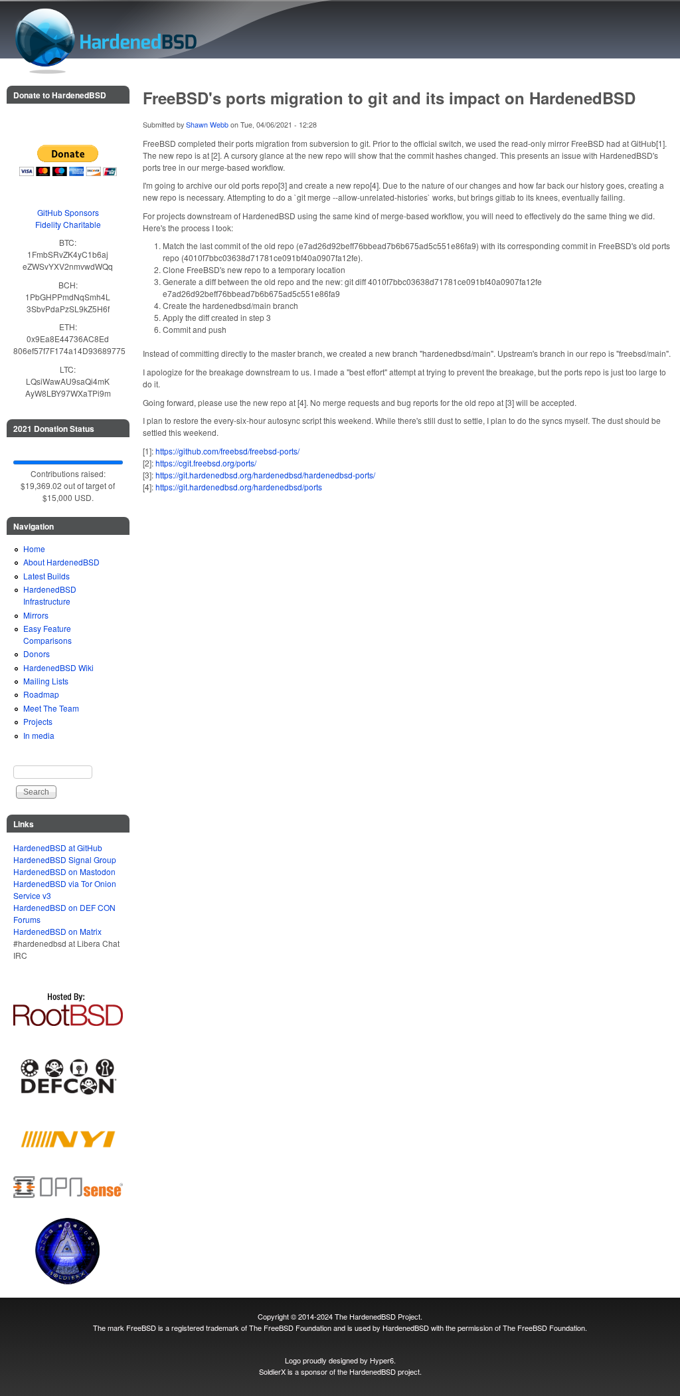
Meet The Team (51, 708)
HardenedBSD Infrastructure (49, 595)
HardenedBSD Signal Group (64, 859)
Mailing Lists (45, 680)
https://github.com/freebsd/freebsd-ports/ (227, 450)
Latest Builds (46, 575)
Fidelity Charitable (68, 224)
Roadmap (41, 694)
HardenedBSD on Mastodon (64, 871)
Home (34, 548)
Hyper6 (382, 1360)
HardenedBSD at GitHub (57, 847)
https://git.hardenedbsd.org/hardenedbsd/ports (238, 486)
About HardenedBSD (61, 561)
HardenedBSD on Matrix (57, 931)
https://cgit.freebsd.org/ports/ (205, 462)
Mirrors (35, 615)
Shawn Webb (207, 125)
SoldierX (272, 1371)
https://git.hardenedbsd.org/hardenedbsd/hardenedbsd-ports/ (265, 474)
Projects (37, 721)
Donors (36, 653)
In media (38, 735)
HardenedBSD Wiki (58, 667)
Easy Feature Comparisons (47, 634)
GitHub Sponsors (68, 212)
